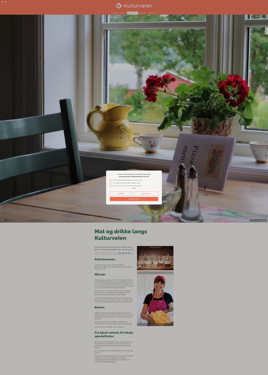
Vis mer (134, 188)
